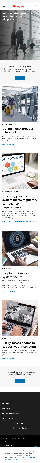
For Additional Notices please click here (19, 222)
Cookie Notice (31, 457)
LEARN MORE (7, 144)
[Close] (37, 450)
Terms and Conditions (12, 459)
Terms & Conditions (7, 441)
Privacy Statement (7, 445)
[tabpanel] (20, 118)
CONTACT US (20, 78)
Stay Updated (7, 291)
